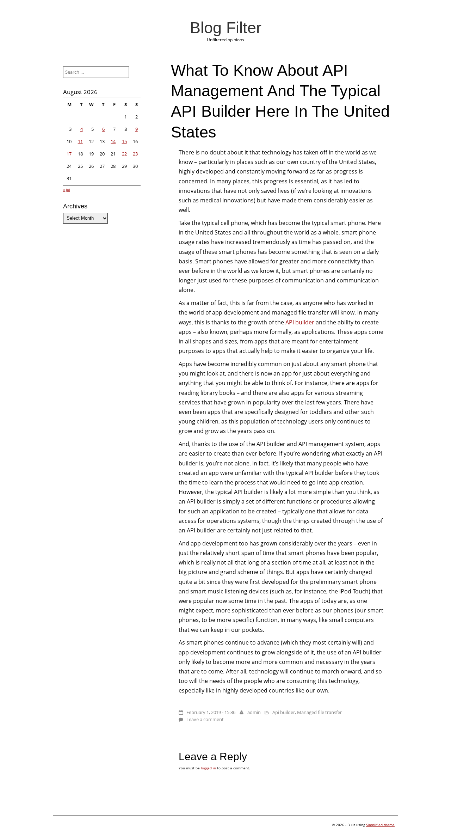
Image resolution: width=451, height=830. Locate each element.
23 (135, 154)
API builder (299, 322)
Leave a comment (205, 719)
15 (124, 141)
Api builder (283, 712)
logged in (208, 767)
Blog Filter (225, 27)
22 (124, 154)
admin (254, 712)
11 (80, 141)
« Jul (66, 189)
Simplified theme (380, 824)
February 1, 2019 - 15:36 (210, 712)
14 (113, 141)
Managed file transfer (319, 712)
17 (69, 154)
